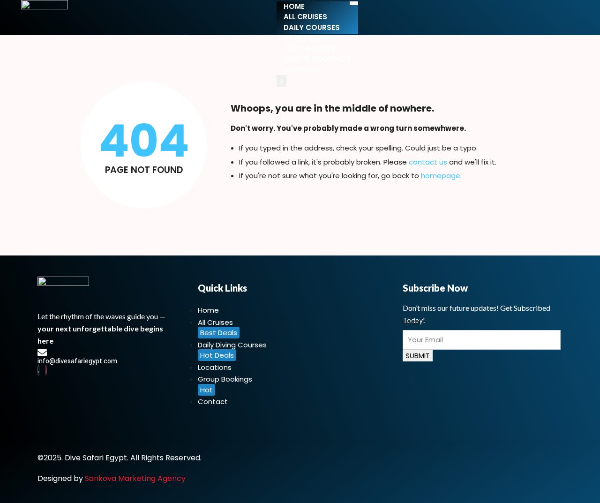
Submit (417, 355)
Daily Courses (312, 27)
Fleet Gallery (310, 48)
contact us (428, 162)
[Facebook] (38, 370)
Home (294, 6)
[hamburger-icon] (354, 3)
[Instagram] (46, 370)
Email (414, 322)
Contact (302, 70)
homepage (440, 175)
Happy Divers (309, 38)
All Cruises (305, 17)
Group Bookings (317, 59)
